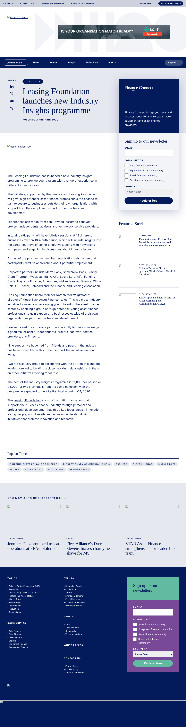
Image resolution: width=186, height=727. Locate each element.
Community (33, 81)
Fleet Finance (143, 464)
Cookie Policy (71, 669)
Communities (16, 623)
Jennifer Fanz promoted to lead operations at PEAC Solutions (33, 546)
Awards (68, 592)
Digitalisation (15, 605)
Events (69, 578)
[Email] (12, 101)
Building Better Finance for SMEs (33, 464)
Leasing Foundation (27, 400)
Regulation (56, 469)
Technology (33, 469)
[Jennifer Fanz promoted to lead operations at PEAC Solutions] (34, 520)
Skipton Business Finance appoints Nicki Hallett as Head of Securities (157, 271)
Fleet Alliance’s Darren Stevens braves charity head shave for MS (90, 548)
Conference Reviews (75, 602)
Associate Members (82, 4)
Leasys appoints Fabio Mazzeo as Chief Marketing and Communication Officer (157, 300)
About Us (8, 4)
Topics (12, 578)
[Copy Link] (12, 108)
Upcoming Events (73, 586)
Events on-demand (74, 596)
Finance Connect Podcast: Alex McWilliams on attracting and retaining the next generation (156, 242)
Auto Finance (15, 631)
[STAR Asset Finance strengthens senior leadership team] (152, 520)
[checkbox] (149, 173)
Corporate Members (52, 4)
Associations (15, 612)
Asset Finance (15, 637)
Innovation (14, 609)
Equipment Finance (18, 644)
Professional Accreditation (21, 596)
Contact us (27, 4)
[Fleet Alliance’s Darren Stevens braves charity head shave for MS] (93, 520)
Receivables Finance (18, 647)
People (14, 469)
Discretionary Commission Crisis (86, 464)
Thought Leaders (73, 634)
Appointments (148, 265)
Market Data (167, 464)
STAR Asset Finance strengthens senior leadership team (150, 548)
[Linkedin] (12, 86)
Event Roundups (73, 599)
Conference (70, 589)
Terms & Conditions (74, 672)
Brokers (121, 464)
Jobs (67, 624)
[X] (12, 94)
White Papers (73, 645)
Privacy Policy (72, 666)
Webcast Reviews (73, 605)
